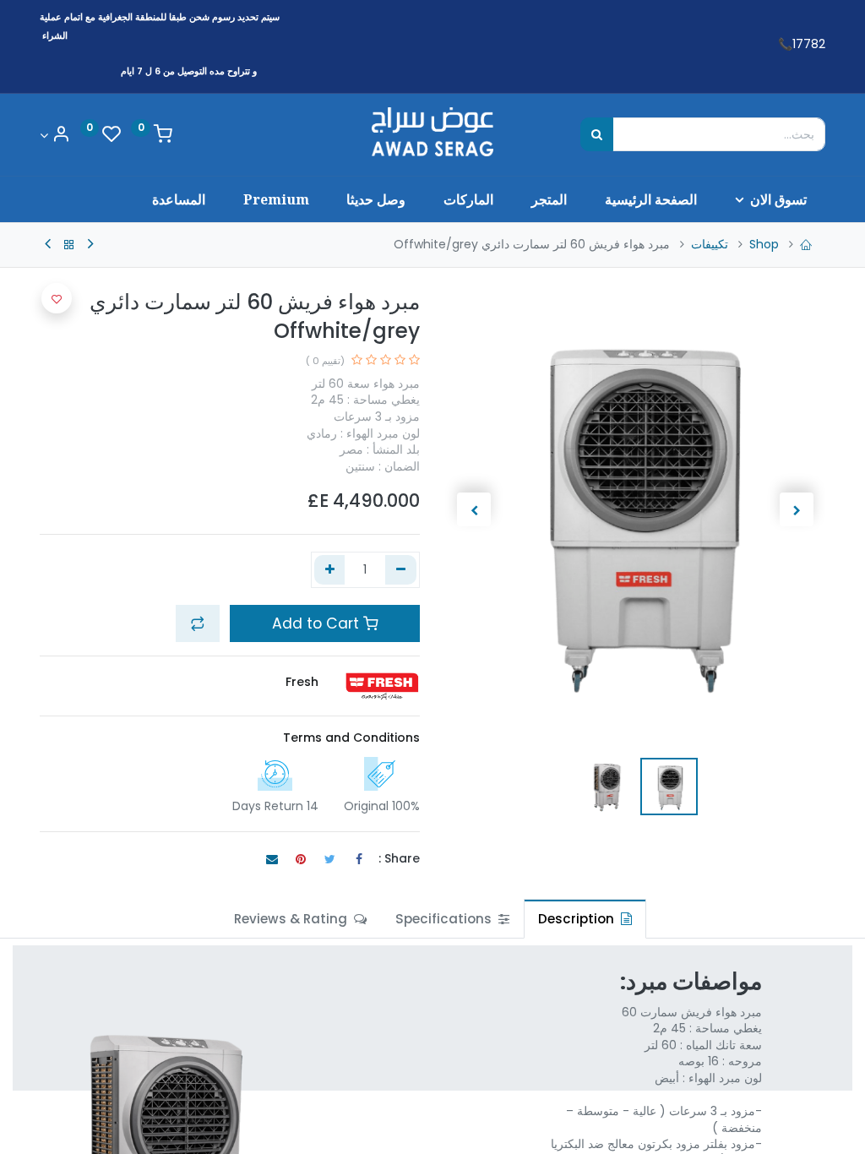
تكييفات (709, 244)
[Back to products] (69, 245)
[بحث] (596, 134)
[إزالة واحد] (400, 570)
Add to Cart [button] (317, 623)
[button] (797, 509)
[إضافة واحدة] (329, 570)
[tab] (585, 919)
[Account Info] (55, 135)
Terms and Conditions (351, 737)
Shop (764, 244)
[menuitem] (650, 199)
